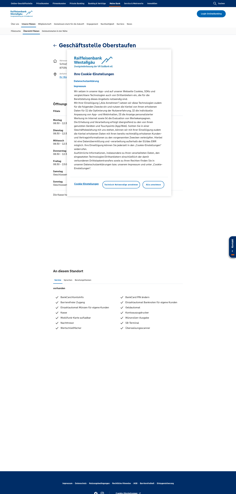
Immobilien (152, 3)
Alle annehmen (153, 184)
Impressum (67, 483)
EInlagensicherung (165, 483)
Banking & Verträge (97, 3)
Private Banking (77, 3)
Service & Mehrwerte (133, 3)
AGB (135, 483)
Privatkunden (42, 3)
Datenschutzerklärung (86, 81)
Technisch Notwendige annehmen (121, 184)
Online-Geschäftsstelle (21, 3)
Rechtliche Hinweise (121, 483)
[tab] (15, 24)
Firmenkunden (59, 3)
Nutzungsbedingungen (99, 483)
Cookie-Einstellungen (86, 183)
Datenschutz (81, 483)
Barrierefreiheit (147, 483)
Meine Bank (115, 3)
